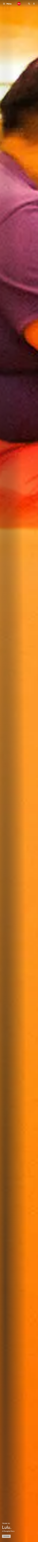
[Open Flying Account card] (34, 3)
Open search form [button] (29, 3)
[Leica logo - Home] (19, 3)
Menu (9, 3)
